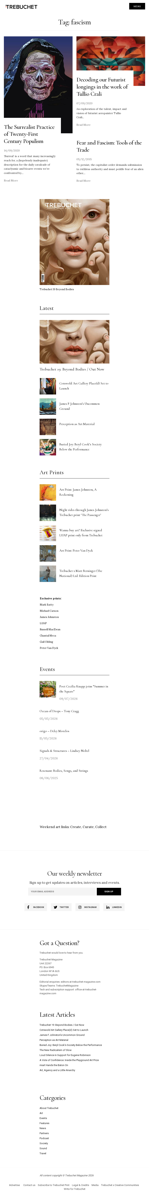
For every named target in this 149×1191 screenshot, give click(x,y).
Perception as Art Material (77, 424)
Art (41, 1113)
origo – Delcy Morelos (54, 731)
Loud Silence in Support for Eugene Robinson (65, 1055)
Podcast (44, 1138)
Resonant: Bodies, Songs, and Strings (64, 771)
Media (95, 1185)
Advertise (14, 1185)
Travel (43, 1153)
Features (44, 1123)
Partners (44, 1133)
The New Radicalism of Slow (56, 1050)
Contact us (29, 1185)
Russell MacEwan (50, 629)
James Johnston (49, 617)
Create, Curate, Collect (88, 827)
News (43, 1128)
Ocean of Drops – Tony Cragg (59, 711)
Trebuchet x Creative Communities (120, 1185)
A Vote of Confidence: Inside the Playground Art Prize (69, 1060)
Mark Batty (47, 604)
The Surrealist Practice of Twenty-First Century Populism (29, 134)
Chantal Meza (48, 635)
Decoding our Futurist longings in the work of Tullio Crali (102, 87)
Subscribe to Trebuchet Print (53, 1185)
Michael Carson (49, 611)
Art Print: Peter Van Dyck (76, 550)
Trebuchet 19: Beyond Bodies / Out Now (72, 369)
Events (43, 1118)
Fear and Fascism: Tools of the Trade (109, 146)
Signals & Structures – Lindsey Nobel (64, 751)
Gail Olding (46, 641)
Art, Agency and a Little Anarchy (57, 1070)
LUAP (43, 623)
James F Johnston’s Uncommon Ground (62, 1035)
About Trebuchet (49, 1108)
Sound (43, 1148)
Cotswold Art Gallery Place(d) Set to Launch (64, 1029)
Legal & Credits (80, 1185)
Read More (11, 180)
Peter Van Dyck (49, 648)
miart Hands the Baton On (54, 1065)
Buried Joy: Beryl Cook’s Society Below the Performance (71, 1045)
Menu (137, 6)
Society (44, 1143)
